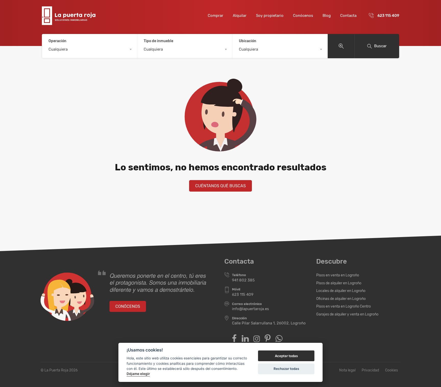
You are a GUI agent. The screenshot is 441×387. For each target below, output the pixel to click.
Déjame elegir (138, 374)
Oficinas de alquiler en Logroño (341, 299)
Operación (57, 41)
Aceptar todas (286, 356)
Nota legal (347, 370)
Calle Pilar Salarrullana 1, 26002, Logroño (269, 323)
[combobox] (89, 49)
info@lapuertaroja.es (250, 309)
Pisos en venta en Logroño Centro (343, 306)
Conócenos (303, 15)
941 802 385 (243, 280)
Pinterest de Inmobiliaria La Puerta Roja (268, 338)
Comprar (215, 15)
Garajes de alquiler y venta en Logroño (347, 314)
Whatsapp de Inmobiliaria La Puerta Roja (278, 338)
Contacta (348, 15)
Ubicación (247, 41)
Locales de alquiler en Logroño (340, 291)
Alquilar (240, 15)
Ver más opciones (341, 46)
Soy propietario (270, 15)
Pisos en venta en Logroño (337, 275)
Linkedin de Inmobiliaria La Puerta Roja (245, 338)
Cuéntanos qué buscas (220, 185)
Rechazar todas (286, 369)
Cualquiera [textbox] (58, 49)
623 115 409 (388, 15)
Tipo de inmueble (158, 41)
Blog (327, 15)
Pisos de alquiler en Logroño (338, 283)
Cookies (391, 370)
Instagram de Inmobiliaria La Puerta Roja (256, 338)
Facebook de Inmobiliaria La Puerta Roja (234, 338)
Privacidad (370, 370)
